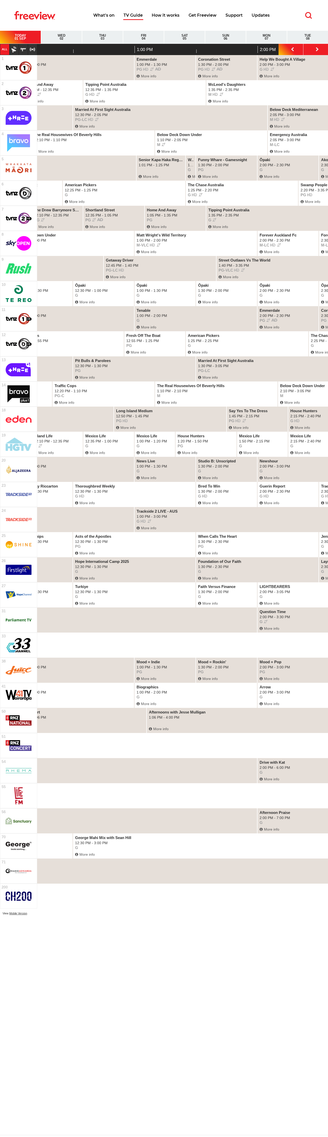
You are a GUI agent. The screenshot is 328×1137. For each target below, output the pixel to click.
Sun (225, 37)
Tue (307, 37)
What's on (104, 15)
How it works (165, 15)
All (4, 49)
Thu (102, 37)
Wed (61, 37)
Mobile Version (18, 913)
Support (234, 15)
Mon (266, 37)
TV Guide (133, 15)
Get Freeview (203, 15)
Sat (184, 37)
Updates (261, 15)
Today (20, 37)
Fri (143, 37)
